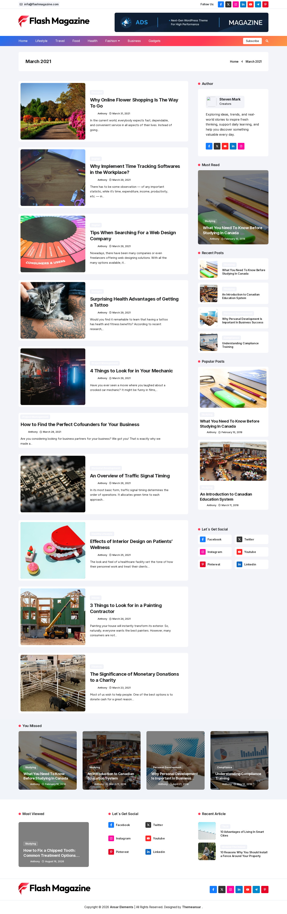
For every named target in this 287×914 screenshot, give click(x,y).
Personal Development (106, 468)
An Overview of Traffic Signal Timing (130, 476)
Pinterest (214, 564)
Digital (96, 158)
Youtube (250, 552)
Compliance (231, 337)
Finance (97, 666)
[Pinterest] (203, 564)
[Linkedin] (239, 564)
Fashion (111, 41)
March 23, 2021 (121, 687)
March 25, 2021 (121, 555)
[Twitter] (239, 539)
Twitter (249, 539)
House (96, 597)
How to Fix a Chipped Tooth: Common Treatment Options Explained (49, 855)
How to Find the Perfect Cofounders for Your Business (79, 424)
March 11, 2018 (230, 505)
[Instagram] (203, 552)
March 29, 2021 (121, 179)
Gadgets (154, 41)
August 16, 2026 (54, 861)
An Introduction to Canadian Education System (241, 296)
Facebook (214, 539)
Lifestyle (41, 41)
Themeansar (191, 907)
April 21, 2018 (181, 784)
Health (92, 41)
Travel (60, 41)
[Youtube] (239, 552)
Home (23, 41)
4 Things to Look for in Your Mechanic (131, 371)
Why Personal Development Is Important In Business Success (242, 320)
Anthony (102, 113)
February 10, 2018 (235, 238)
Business (134, 41)
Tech (225, 826)
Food (76, 41)
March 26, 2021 (121, 483)
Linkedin (250, 564)
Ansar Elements (121, 907)
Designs (97, 92)
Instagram (215, 552)
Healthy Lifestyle (102, 533)
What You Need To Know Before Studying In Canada (243, 271)
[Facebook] (203, 539)
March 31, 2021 (121, 113)
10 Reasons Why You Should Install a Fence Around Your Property (243, 854)
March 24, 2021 (121, 618)
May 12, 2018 (244, 784)
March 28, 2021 (52, 431)
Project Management (105, 363)
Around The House (233, 846)
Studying (210, 221)
